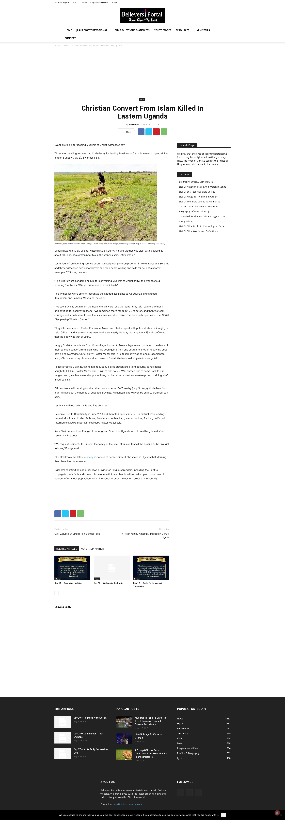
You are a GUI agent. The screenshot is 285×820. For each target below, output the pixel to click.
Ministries (203, 30)
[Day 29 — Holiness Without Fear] (62, 722)
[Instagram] (222, 2)
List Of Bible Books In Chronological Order (202, 226)
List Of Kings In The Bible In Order (198, 196)
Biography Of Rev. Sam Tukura (196, 181)
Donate (114, 2)
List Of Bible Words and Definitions (198, 231)
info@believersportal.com (127, 804)
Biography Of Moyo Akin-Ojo (194, 211)
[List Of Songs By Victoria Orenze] (124, 738)
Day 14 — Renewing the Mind (68, 583)
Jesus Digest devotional (91, 30)
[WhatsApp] (164, 131)
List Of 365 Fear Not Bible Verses (197, 191)
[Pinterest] (156, 131)
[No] (281, 815)
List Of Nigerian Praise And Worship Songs (202, 186)
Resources (182, 30)
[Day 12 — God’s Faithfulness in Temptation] (151, 568)
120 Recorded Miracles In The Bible (198, 206)
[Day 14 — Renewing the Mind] (72, 568)
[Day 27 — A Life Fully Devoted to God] (62, 753)
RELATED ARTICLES (66, 548)
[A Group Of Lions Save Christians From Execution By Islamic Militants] (124, 754)
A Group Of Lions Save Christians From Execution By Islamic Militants (151, 753)
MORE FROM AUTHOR (92, 548)
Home (68, 30)
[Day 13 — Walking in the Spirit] (112, 568)
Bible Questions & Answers (132, 30)
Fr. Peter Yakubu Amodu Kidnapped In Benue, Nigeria (145, 535)
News (84, 2)
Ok (223, 815)
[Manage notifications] (277, 812)
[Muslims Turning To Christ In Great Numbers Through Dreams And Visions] (124, 722)
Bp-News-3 (134, 124)
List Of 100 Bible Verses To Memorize (199, 201)
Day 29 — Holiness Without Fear (91, 717)
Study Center (162, 30)
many (90, 457)
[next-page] (62, 593)
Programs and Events (99, 2)
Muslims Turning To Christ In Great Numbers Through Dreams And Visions (150, 721)
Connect (70, 38)
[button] (227, 30)
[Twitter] (228, 2)
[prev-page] (56, 593)
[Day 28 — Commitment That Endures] (62, 738)
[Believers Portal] (142, 15)
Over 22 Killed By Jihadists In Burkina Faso (77, 533)
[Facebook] (217, 2)
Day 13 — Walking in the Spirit (108, 583)
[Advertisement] (142, 72)
